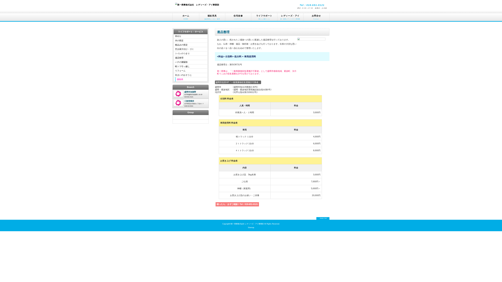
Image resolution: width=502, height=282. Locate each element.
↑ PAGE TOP (323, 218)
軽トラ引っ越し (182, 66)
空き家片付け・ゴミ (184, 49)
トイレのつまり (182, 53)
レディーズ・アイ (290, 17)
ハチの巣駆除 (181, 62)
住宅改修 (238, 17)
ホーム (185, 17)
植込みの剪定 (181, 45)
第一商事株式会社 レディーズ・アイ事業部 (247, 224)
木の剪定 (179, 40)
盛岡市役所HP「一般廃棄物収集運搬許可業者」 (238, 82)
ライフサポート (264, 17)
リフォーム (180, 71)
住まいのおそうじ (183, 75)
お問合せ (316, 17)
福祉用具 (212, 17)
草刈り (178, 36)
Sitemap (251, 227)
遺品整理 (179, 58)
